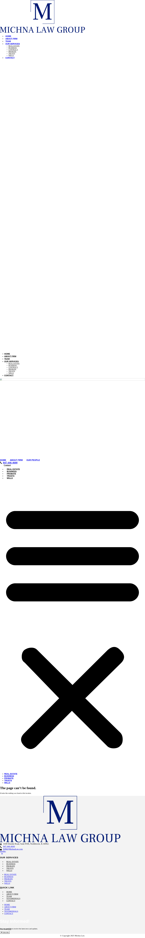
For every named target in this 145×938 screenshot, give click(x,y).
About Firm (11, 39)
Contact (10, 58)
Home (8, 36)
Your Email (4, 929)
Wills (11, 55)
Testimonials (13, 898)
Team (8, 41)
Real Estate (14, 46)
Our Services (12, 44)
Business (12, 48)
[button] (72, 206)
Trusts (11, 53)
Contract (13, 50)
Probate (12, 52)
